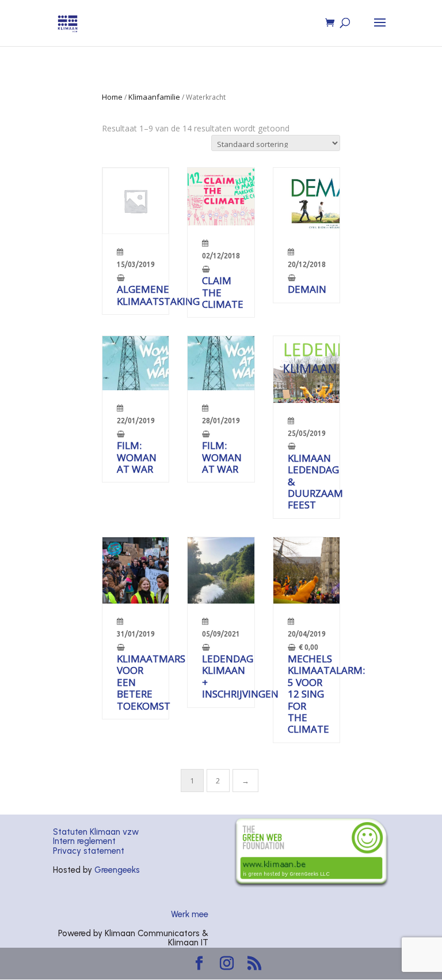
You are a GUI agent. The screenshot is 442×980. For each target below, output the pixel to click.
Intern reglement (84, 841)
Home (112, 97)
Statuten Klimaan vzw (96, 832)
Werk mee (189, 914)
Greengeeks (117, 870)
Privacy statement (88, 851)
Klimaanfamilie (154, 97)
